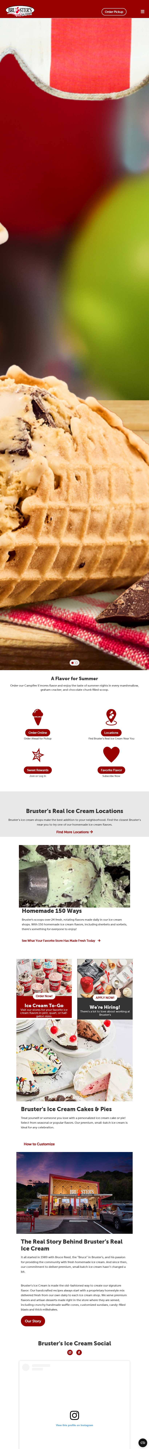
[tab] (72, 663)
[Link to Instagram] (70, 1352)
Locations (111, 732)
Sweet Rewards (38, 770)
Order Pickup (114, 12)
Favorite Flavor (111, 770)
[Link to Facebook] (79, 1352)
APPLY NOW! (105, 998)
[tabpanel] (74, 357)
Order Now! (44, 996)
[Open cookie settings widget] (142, 1442)
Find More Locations (73, 832)
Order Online (38, 732)
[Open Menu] (142, 11)
